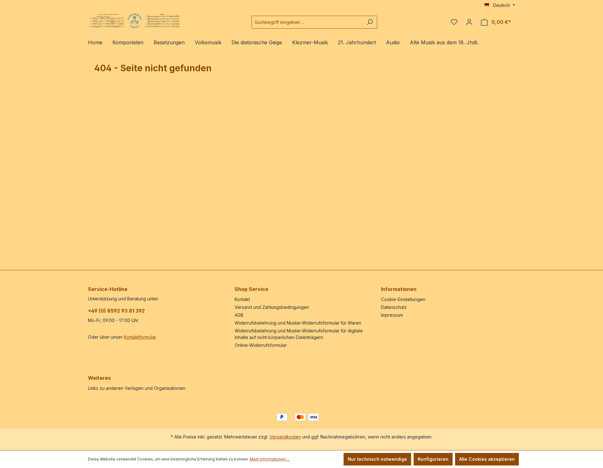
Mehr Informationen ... (270, 459)
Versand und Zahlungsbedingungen (272, 307)
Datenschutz (394, 307)
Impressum (392, 315)
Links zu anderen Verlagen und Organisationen (136, 388)
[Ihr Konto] (469, 22)
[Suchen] (369, 22)
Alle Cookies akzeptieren (487, 459)
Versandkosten (285, 436)
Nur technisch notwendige (377, 459)
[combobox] (307, 22)
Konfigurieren (433, 459)
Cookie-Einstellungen (403, 299)
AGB (239, 315)
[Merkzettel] (454, 22)
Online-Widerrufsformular (261, 345)
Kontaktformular (140, 337)
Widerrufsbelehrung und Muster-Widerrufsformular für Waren (298, 322)
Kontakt (242, 299)
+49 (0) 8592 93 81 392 (116, 311)
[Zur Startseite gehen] (135, 21)
